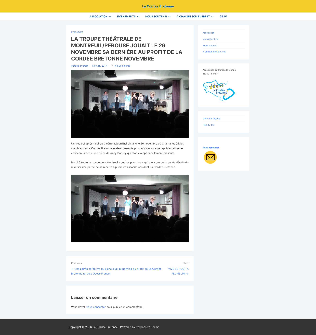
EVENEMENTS (126, 16)
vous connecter (96, 307)
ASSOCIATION (98, 16)
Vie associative (210, 39)
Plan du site (209, 124)
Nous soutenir (210, 45)
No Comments (122, 65)
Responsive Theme (147, 327)
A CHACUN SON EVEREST (193, 16)
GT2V (223, 16)
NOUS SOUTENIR (156, 16)
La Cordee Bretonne (158, 6)
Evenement (77, 31)
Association (208, 32)
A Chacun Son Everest (214, 51)
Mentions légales (211, 118)
